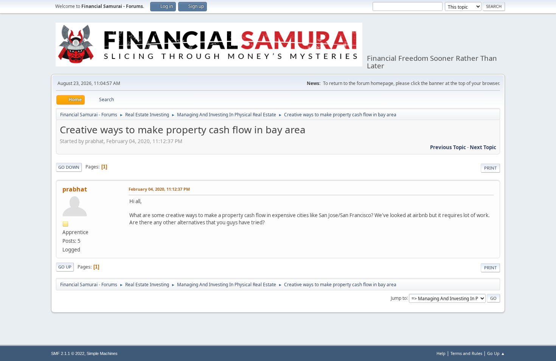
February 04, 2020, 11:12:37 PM (159, 189)
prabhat (74, 189)
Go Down (68, 167)
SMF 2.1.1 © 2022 (67, 353)
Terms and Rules (466, 353)
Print (490, 168)
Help (441, 353)
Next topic (483, 147)
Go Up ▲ (496, 353)
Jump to (399, 298)
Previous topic (448, 147)
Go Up (64, 267)
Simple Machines (102, 353)
